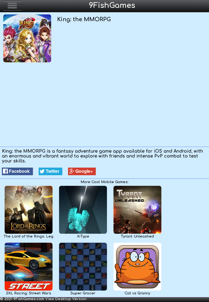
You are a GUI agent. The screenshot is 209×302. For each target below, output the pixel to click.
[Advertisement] (104, 106)
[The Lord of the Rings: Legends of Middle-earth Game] (29, 233)
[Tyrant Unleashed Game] (137, 233)
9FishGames (112, 5)
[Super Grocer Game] (83, 289)
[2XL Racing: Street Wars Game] (29, 289)
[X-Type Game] (83, 233)
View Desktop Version (66, 299)
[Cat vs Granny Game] (137, 289)
